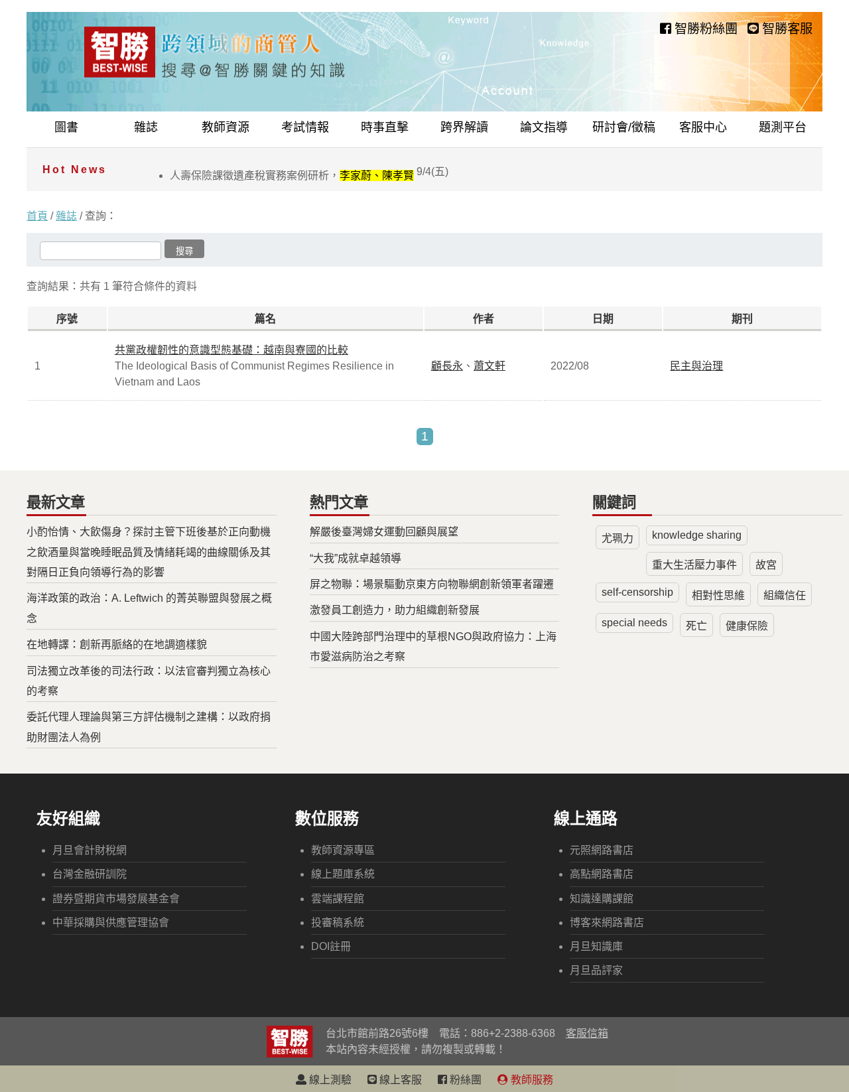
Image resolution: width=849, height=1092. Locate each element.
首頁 (37, 216)
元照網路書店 (601, 850)
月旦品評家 (596, 970)
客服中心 (703, 127)
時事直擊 (385, 127)
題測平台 (783, 127)
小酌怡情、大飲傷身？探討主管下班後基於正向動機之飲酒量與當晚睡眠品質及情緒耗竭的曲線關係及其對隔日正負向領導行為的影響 (149, 552)
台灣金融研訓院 (89, 874)
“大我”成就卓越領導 (355, 558)
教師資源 (225, 127)
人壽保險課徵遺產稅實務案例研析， (309, 175)
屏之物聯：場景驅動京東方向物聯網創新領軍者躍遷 (432, 584)
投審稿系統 (337, 922)
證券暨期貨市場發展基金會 (116, 898)
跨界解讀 (464, 127)
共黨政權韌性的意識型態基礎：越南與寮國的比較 (231, 350)
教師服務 (530, 1079)
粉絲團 (464, 1079)
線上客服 (399, 1079)
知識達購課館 (601, 898)
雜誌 (146, 127)
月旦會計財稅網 (89, 850)
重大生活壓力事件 (694, 565)
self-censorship (637, 592)
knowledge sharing (697, 535)
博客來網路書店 (607, 922)
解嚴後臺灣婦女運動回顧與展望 (384, 531)
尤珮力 (617, 538)
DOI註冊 (331, 946)
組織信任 (784, 595)
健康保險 (747, 626)
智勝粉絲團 (704, 29)
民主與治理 (696, 366)
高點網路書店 (601, 874)
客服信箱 (587, 1033)
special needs (634, 622)
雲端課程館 (337, 898)
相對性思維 (718, 595)
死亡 (696, 626)
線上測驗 (329, 1079)
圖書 (66, 127)
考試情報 (305, 127)
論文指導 (544, 127)
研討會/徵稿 (623, 127)
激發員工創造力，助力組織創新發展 (395, 610)
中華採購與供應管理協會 (110, 922)
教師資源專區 (343, 850)
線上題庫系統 (343, 874)
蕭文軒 (489, 366)
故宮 (766, 565)
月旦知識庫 (596, 946)
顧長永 (447, 366)
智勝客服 (786, 29)
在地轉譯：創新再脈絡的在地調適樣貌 (117, 644)
